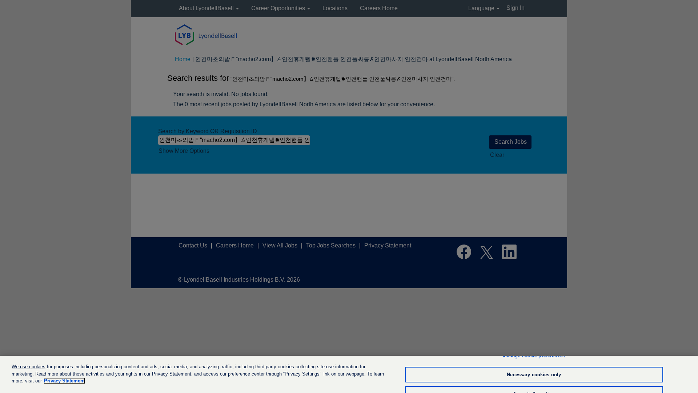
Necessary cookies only (534, 374)
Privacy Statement (64, 381)
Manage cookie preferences (534, 355)
